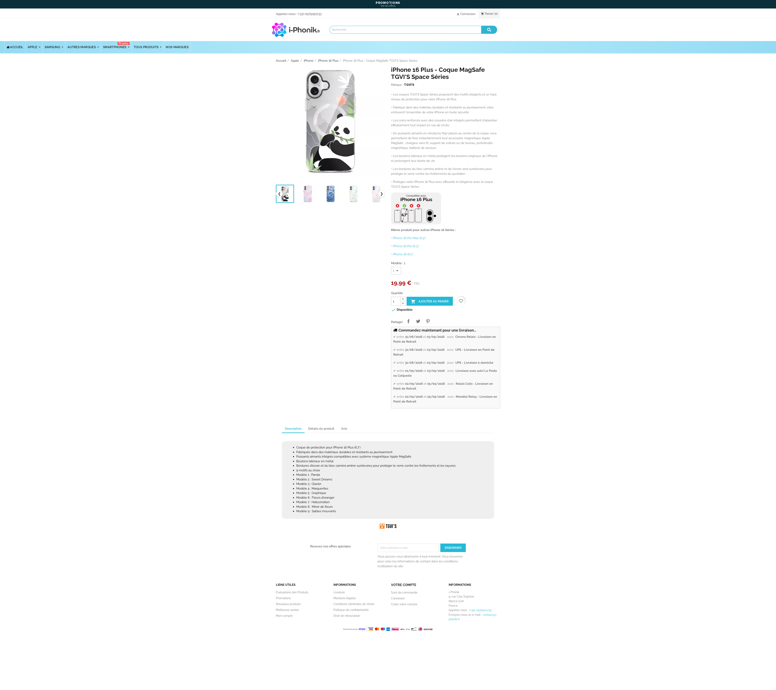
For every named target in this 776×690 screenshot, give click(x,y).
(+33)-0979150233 (310, 14)
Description (293, 428)
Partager (408, 321)
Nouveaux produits (288, 604)
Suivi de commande (404, 592)
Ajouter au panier (430, 301)
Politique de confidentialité (351, 610)
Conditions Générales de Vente (353, 604)
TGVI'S (409, 85)
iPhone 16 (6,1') (403, 254)
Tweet (418, 321)
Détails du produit (321, 428)
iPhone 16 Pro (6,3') (406, 246)
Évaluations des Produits (292, 592)
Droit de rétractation (346, 615)
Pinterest (428, 321)
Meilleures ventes (287, 610)
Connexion (398, 598)
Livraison (339, 592)
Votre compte (403, 585)
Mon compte (284, 615)
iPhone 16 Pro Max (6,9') (409, 238)
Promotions (283, 598)
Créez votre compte (404, 604)
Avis (344, 428)
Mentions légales (344, 598)
